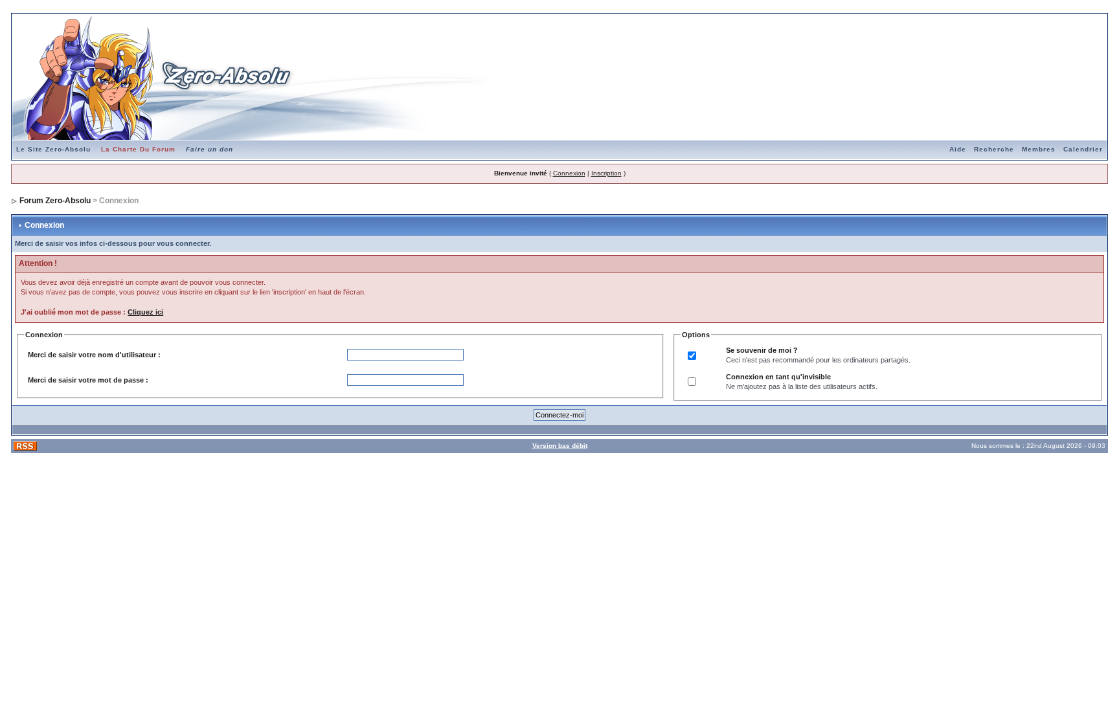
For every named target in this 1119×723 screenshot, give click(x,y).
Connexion (569, 173)
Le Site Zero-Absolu (53, 149)
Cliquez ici (145, 312)
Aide (957, 149)
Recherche (994, 149)
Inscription (606, 173)
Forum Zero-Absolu (55, 200)
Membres (1039, 149)
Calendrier (1083, 149)
